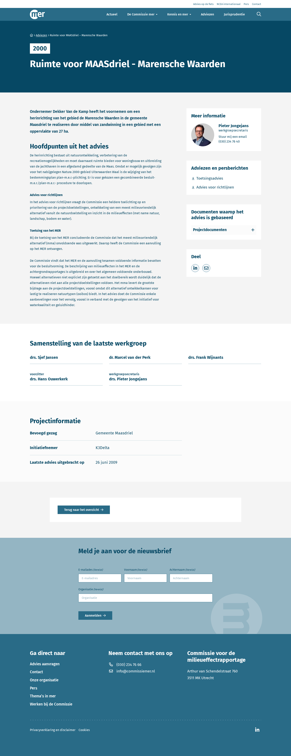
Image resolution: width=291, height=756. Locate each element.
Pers (33, 688)
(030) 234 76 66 (128, 664)
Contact (36, 672)
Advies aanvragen (45, 664)
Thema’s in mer (43, 696)
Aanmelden (93, 615)
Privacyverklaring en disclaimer (52, 730)
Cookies (84, 730)
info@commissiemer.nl (135, 671)
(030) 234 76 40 (234, 141)
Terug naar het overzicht (81, 510)
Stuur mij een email (234, 137)
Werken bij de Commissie (51, 704)
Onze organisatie (44, 680)
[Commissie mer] (37, 14)
